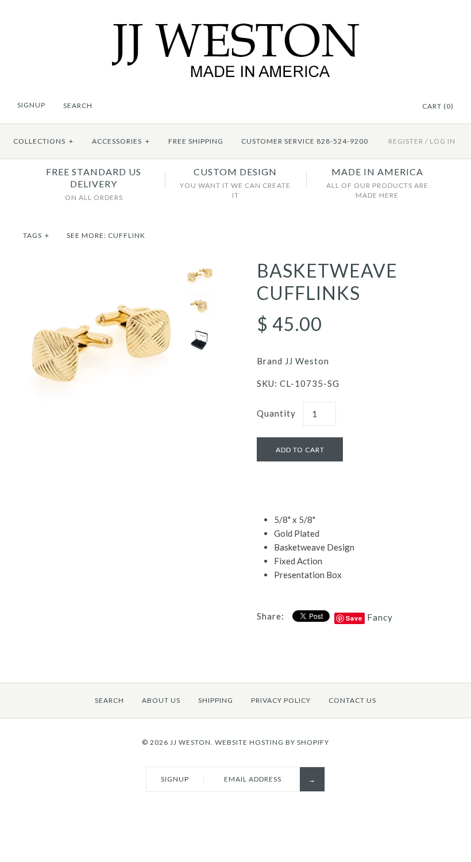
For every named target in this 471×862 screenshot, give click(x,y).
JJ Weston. (191, 742)
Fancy (380, 617)
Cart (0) (438, 106)
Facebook (382, 107)
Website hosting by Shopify (272, 742)
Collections (43, 141)
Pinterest (397, 107)
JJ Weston (307, 361)
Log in (442, 141)
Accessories (121, 141)
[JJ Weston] (236, 30)
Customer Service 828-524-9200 (304, 141)
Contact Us (352, 700)
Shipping (215, 700)
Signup (31, 105)
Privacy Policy (281, 700)
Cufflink (126, 235)
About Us (161, 700)
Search (109, 700)
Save (354, 618)
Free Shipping (195, 141)
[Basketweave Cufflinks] (101, 266)
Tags (36, 235)
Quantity (276, 413)
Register (405, 141)
